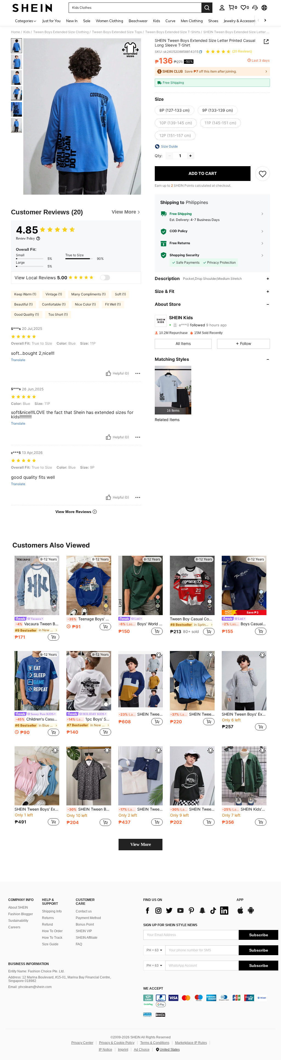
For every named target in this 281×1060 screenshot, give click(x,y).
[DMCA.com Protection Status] (160, 1014)
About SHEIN (18, 907)
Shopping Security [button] (184, 255)
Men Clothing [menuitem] (192, 21)
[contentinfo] (210, 1001)
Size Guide (50, 944)
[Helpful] (108, 373)
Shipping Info (52, 911)
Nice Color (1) (85, 304)
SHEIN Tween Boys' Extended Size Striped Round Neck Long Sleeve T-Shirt (244, 714)
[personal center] (222, 7)
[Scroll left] (258, 20)
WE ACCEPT (153, 988)
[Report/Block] (137, 373)
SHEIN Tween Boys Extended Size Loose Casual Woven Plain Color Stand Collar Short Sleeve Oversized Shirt (141, 809)
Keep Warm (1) (25, 294)
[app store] (240, 913)
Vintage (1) (54, 294)
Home (15, 32)
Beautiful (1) (23, 304)
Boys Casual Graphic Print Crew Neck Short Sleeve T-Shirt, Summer (244, 624)
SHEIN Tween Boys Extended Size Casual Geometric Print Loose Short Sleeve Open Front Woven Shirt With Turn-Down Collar (89, 809)
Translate (18, 360)
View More (140, 844)
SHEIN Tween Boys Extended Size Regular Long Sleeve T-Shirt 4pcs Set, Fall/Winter (141, 714)
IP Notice (105, 1050)
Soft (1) (120, 294)
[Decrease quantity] (169, 155)
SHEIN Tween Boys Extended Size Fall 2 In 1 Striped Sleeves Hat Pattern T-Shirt (192, 809)
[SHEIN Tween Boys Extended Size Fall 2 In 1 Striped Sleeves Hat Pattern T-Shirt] (192, 776)
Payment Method (88, 918)
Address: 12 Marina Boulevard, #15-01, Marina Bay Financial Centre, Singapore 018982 (59, 979)
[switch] (105, 277)
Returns (48, 918)
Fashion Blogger (20, 914)
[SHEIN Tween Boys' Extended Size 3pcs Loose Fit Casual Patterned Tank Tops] (37, 776)
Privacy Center (82, 1043)
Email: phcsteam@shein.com (30, 987)
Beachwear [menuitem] (138, 21)
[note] (244, 612)
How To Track (52, 938)
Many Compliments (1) (88, 294)
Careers (14, 927)
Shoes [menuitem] (213, 21)
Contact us (84, 911)
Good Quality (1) (26, 314)
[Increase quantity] (190, 155)
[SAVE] (262, 173)
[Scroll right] (265, 20)
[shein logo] (32, 7)
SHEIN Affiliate (86, 938)
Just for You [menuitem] (51, 21)
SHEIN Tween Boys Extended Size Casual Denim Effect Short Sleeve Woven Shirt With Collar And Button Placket (192, 714)
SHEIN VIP (84, 931)
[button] (255, 7)
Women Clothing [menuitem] (109, 21)
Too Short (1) (58, 314)
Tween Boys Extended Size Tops (117, 32)
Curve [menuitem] (170, 21)
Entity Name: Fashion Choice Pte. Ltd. (36, 971)
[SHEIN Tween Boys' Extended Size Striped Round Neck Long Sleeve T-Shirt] (244, 680)
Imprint (123, 1050)
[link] (232, 7)
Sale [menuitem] (86, 21)
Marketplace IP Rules (191, 1043)
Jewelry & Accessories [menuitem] (241, 21)
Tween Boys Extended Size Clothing (61, 32)
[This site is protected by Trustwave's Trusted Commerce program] (147, 1014)
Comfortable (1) (54, 304)
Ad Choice (142, 1050)
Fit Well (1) (113, 304)
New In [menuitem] (72, 21)
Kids (26, 32)
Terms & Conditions (154, 1043)
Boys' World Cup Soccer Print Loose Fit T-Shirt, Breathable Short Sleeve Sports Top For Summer (141, 624)
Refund (47, 924)
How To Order (52, 931)
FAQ (79, 944)
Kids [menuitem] (156, 21)
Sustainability (18, 921)
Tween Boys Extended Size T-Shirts (172, 32)
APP (240, 900)
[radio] (174, 110)
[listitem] (173, 390)
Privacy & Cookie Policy (116, 1043)
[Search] (206, 7)
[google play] (251, 913)
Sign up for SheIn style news (170, 925)
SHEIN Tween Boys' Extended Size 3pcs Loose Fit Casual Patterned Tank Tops (37, 809)
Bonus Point (85, 924)
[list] (187, 910)
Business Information (28, 964)
